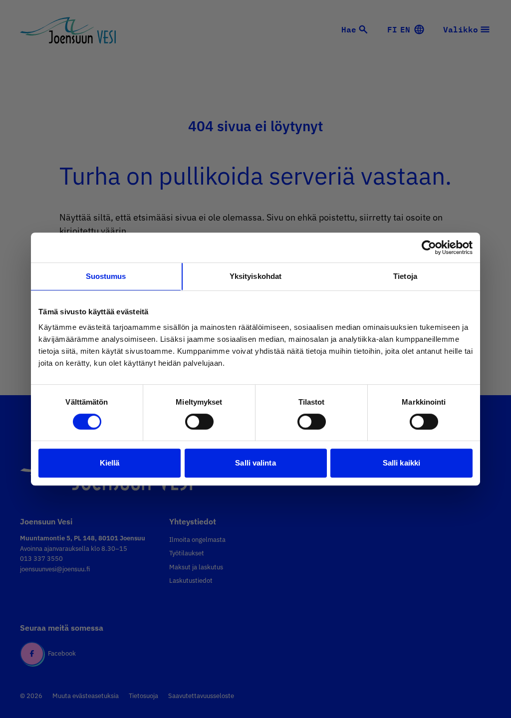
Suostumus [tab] (106, 276)
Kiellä (110, 463)
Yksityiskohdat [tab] (255, 276)
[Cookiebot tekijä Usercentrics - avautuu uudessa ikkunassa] (429, 247)
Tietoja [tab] (405, 276)
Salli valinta (255, 463)
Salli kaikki (401, 463)
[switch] (199, 422)
